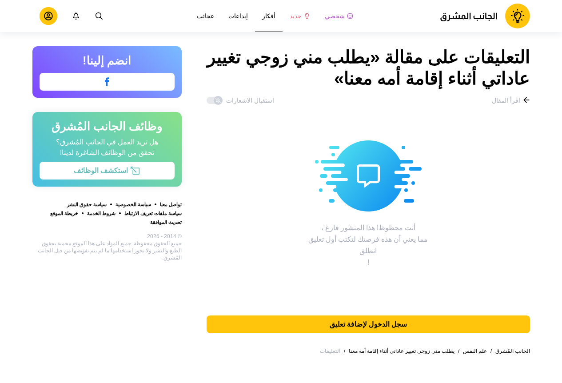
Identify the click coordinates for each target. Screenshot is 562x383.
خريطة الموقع (64, 213)
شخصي (335, 16)
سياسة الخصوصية (133, 204)
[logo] (485, 16)
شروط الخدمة (101, 213)
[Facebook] (107, 82)
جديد (296, 16)
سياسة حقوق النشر (87, 204)
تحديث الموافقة (166, 222)
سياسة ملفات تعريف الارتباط (153, 213)
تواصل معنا (171, 204)
